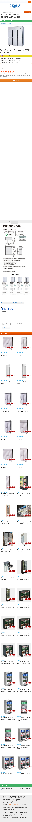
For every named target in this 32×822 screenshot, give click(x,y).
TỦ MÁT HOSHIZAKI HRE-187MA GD (7, 466)
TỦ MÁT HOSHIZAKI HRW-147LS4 (7, 438)
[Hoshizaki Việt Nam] (16, 6)
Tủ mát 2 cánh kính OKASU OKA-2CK (8, 578)
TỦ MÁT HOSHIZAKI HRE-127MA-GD (23, 466)
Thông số (7, 222)
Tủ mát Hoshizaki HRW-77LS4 (7, 382)
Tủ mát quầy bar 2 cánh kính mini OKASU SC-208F (23, 662)
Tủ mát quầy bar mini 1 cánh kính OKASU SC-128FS (24, 690)
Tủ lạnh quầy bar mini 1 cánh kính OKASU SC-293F (7, 606)
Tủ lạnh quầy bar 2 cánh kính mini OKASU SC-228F (7, 662)
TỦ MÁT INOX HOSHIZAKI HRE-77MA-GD (7, 494)
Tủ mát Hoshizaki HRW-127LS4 (23, 354)
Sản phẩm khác (6, 333)
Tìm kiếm (27, 12)
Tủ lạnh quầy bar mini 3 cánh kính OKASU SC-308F (23, 634)
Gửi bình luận (5, 327)
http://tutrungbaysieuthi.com (15, 804)
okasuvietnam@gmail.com (7, 790)
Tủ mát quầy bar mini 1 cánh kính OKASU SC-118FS (8, 746)
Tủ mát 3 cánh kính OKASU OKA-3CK (23, 550)
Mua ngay (16, 80)
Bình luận (15, 222)
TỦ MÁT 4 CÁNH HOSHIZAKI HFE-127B (6, 410)
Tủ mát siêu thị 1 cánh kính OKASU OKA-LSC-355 (8, 522)
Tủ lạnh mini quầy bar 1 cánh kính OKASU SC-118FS (8, 690)
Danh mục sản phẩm (7, 21)
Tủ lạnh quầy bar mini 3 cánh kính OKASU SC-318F (7, 634)
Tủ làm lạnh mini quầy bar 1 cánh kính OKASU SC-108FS (23, 719)
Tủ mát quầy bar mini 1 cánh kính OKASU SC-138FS (8, 718)
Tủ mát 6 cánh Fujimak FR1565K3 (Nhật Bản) (12, 303)
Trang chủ (3, 23)
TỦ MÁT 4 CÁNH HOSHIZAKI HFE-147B (22, 410)
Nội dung (4, 312)
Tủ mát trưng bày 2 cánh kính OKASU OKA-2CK (7, 550)
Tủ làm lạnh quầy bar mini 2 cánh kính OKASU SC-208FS (23, 747)
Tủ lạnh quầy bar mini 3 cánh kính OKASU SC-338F (23, 606)
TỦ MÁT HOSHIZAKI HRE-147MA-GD (23, 438)
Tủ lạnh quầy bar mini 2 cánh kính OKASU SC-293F (23, 578)
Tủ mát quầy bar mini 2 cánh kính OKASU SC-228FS (8, 774)
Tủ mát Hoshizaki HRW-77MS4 (23, 382)
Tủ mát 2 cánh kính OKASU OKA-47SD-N (23, 494)
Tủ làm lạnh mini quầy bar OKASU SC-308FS (23, 774)
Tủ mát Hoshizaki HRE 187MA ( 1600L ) (6, 354)
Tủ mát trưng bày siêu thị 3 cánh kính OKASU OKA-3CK (24, 522)
